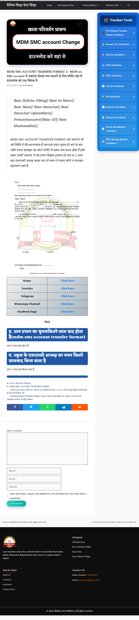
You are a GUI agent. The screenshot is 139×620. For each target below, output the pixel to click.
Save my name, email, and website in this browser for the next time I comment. (48, 496)
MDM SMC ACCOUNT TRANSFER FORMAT (29, 387)
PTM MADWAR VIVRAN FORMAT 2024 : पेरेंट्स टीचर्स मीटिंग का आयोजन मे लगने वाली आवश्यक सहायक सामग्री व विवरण (44, 398)
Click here (67, 280)
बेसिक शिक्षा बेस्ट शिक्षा (21, 5)
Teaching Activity (65, 5)
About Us (122, 522)
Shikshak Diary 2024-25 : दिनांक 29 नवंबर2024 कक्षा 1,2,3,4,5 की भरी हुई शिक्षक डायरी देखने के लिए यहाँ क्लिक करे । (47, 391)
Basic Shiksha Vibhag (20, 383)
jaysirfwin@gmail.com (88, 580)
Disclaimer (111, 522)
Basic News (77, 552)
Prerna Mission (90, 5)
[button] (128, 5)
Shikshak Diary (78, 542)
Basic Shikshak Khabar (81, 547)
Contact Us (131, 522)
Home (49, 5)
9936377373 (92, 575)
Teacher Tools (112, 5)
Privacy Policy (99, 522)
